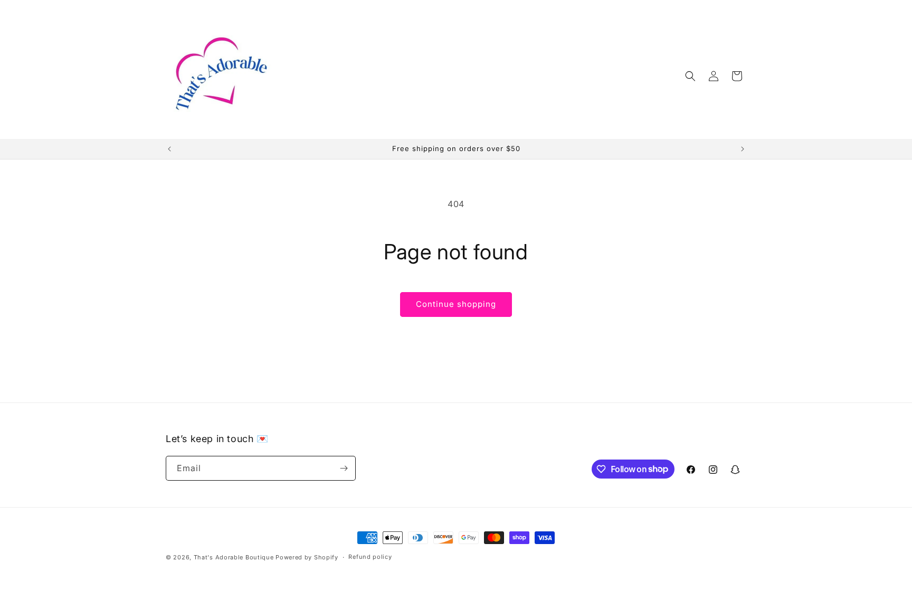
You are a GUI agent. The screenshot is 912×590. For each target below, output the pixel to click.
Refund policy (370, 556)
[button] (690, 76)
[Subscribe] (343, 468)
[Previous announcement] (169, 149)
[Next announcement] (742, 149)
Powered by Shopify (307, 557)
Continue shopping (456, 304)
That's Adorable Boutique (234, 557)
